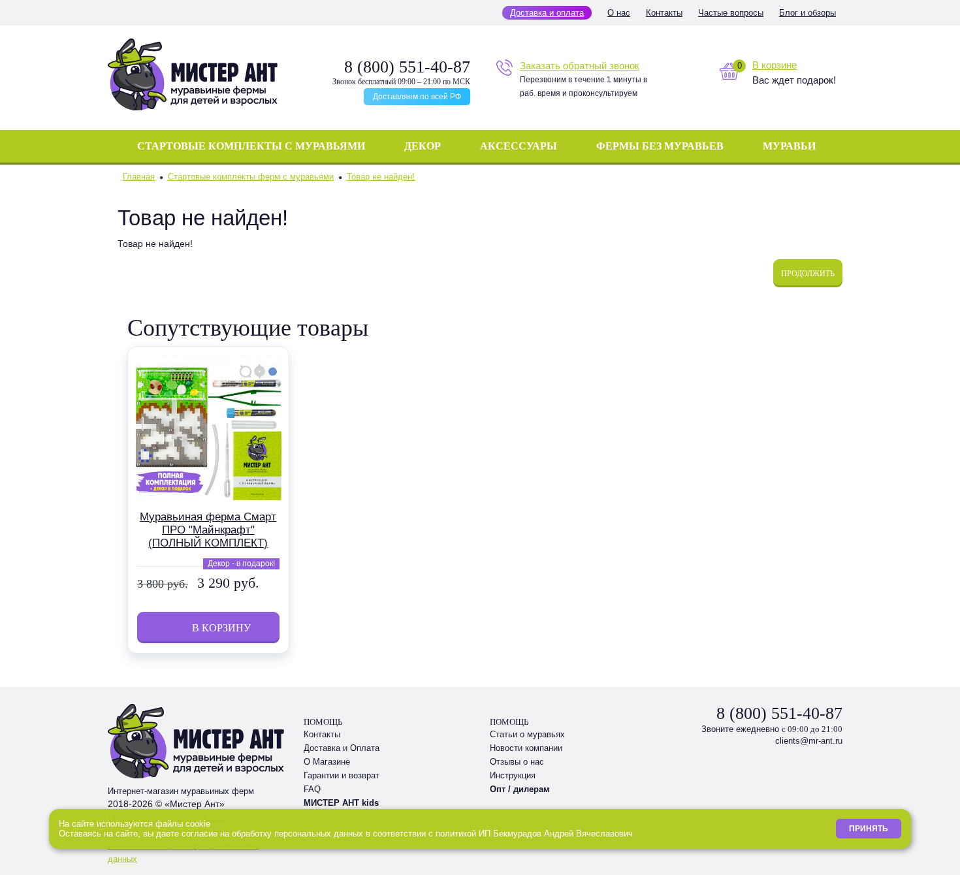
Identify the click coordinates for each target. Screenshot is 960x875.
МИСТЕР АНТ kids (341, 803)
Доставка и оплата (547, 13)
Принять (868, 828)
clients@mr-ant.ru (808, 741)
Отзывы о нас (517, 762)
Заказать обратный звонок (579, 65)
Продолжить (808, 273)
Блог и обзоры (807, 13)
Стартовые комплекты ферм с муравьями (251, 177)
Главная (139, 177)
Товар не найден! (381, 177)
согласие (199, 833)
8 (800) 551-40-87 (407, 66)
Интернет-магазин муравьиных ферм (181, 791)
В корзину (208, 627)
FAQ (312, 789)
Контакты (664, 13)
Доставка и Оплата (341, 748)
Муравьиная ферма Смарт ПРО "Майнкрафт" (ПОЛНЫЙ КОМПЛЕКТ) (208, 530)
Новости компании (526, 748)
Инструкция (513, 775)
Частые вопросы (730, 13)
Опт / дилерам (520, 789)
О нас (618, 13)
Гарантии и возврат (341, 775)
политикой (456, 833)
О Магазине (327, 762)
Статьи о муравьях (527, 734)
